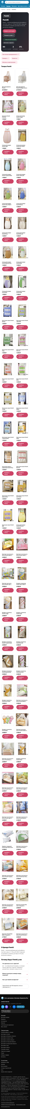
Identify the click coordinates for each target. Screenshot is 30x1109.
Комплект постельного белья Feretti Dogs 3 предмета (21, 847)
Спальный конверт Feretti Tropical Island (7, 175)
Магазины (14, 6)
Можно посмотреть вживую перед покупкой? (11, 974)
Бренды (8, 6)
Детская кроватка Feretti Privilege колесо (21, 87)
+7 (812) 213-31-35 (19, 1081)
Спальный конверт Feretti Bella (20, 262)
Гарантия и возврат (5, 1051)
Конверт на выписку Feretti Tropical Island (7, 642)
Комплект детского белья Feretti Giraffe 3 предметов (21, 730)
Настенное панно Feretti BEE (8, 525)
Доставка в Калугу (5, 1047)
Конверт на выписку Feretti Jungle (7, 613)
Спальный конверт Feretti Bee (6, 292)
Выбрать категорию (9, 31)
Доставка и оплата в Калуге (7, 1039)
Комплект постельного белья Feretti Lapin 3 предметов (7, 817)
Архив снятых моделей (6, 1071)
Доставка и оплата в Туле (7, 1038)
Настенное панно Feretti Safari (22, 438)
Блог (2, 1070)
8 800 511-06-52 (5, 1001)
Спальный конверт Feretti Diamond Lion (6, 262)
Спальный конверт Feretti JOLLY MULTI (6, 204)
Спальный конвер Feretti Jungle (20, 116)
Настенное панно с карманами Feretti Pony (7, 467)
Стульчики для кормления (7, 1024)
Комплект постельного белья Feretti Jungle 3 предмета (21, 788)
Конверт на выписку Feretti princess (21, 671)
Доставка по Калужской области (9, 1043)
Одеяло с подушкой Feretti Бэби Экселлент (7, 847)
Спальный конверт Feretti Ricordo (20, 233)
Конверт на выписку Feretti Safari (21, 759)
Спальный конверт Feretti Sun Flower (20, 146)
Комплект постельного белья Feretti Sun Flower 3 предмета (22, 876)
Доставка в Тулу (5, 1045)
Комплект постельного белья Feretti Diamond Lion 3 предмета (7, 905)
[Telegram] (2, 1006)
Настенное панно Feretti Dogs (8, 350)
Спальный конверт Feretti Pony (6, 233)
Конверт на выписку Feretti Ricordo (21, 642)
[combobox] (18, 2)
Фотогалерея (4, 1066)
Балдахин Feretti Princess (6, 116)
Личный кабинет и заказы (7, 1032)
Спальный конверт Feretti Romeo (20, 204)
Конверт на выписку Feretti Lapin (21, 613)
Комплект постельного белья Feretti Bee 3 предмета (7, 759)
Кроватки (15, 58)
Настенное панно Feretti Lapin (8, 379)
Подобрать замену (7, 93)
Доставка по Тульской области (8, 1041)
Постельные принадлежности (10, 54)
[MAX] (6, 1006)
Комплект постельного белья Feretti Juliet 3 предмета (21, 555)
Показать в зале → (9, 35)
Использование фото (5, 1106)
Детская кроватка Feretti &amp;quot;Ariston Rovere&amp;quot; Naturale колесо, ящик (7, 87)
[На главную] (2, 2)
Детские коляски (5, 1017)
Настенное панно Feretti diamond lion (8, 496)
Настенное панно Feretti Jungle (8, 409)
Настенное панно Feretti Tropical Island (8, 438)
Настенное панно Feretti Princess (22, 350)
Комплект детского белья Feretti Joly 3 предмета (6, 584)
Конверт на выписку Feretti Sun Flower (7, 701)
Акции (2, 1053)
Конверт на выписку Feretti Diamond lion (7, 671)
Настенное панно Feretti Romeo (8, 321)
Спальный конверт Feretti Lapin (6, 146)
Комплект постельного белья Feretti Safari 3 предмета (7, 555)
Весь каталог (4, 1026)
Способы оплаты (5, 1049)
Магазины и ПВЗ (5, 1062)
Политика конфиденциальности (7, 1102)
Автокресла (4, 1021)
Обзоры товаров (5, 1055)
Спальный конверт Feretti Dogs (20, 292)
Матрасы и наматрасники (9, 62)
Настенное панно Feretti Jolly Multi (22, 321)
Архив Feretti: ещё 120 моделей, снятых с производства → (13, 986)
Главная (3, 9)
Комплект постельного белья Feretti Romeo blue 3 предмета (21, 817)
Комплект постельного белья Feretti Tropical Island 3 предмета (7, 876)
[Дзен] (10, 1006)
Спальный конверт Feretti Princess (20, 525)
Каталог (3, 6)
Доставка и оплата (22, 6)
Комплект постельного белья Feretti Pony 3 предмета (7, 788)
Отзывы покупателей (6, 1068)
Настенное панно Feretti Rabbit (22, 409)
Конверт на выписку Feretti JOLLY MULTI (21, 584)
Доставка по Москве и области (8, 1036)
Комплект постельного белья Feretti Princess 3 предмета (21, 934)
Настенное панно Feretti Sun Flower (22, 496)
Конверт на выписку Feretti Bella (7, 730)
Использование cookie (20, 1104)
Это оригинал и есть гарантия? (10, 963)
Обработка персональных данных (8, 1104)
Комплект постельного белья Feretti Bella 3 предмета (21, 701)
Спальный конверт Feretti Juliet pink (20, 175)
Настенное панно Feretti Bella (22, 379)
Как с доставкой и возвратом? (10, 979)
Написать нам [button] (20, 1006)
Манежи (3, 1023)
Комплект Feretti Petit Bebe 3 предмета (7, 934)
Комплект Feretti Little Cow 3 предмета (21, 905)
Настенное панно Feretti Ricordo (22, 467)
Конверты (5, 58)
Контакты (3, 1056)
